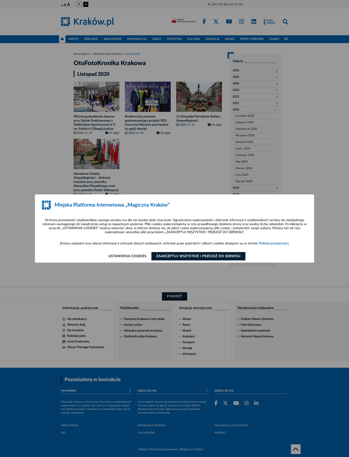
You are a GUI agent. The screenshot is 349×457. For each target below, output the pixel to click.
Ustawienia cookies (128, 256)
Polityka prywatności (273, 243)
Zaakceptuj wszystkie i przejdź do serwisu (198, 256)
